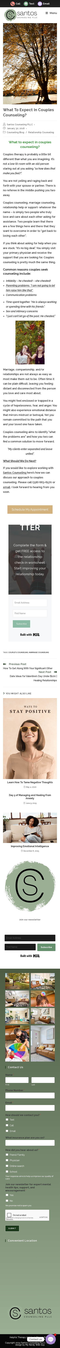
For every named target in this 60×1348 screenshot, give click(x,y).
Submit (12, 1228)
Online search (17, 1166)
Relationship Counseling (41, 132)
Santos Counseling (15, 472)
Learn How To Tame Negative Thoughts (30, 782)
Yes (12, 1195)
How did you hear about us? (22, 1150)
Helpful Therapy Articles (22, 1337)
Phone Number (15, 1090)
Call (15, 3)
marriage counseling (39, 652)
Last (33, 1085)
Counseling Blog (15, 132)
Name (9, 1075)
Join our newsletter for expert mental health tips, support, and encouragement (28, 1187)
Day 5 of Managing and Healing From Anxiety (30, 797)
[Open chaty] (51, 1339)
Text (29, 3)
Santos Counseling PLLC (20, 124)
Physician (15, 1160)
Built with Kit (30, 634)
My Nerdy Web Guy (35, 1345)
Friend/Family (17, 1154)
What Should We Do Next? (19, 460)
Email (44, 3)
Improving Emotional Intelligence (30, 846)
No (11, 1200)
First (7, 1085)
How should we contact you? (23, 1115)
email (6, 487)
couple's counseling (18, 652)
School (13, 1171)
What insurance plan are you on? (24, 1137)
